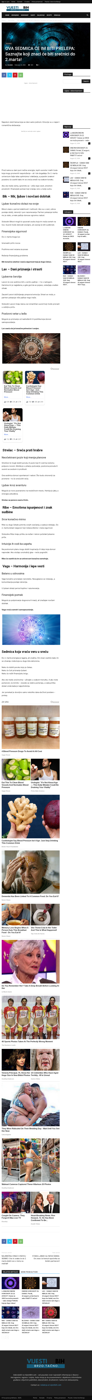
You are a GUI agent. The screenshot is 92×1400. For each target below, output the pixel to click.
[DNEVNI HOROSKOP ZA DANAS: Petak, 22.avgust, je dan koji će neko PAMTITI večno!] (30, 1283)
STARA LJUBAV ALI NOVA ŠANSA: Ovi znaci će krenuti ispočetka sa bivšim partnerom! (46, 1258)
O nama (27, 2)
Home (13, 2)
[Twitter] (9, 75)
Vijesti (33, 15)
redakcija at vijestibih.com (50, 1385)
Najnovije (41, 15)
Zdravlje (57, 15)
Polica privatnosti (37, 2)
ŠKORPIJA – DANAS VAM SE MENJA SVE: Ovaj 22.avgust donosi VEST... (69, 257)
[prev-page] (3, 1337)
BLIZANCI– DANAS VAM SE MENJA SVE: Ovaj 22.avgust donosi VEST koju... (84, 280)
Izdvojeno (15, 15)
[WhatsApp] (20, 75)
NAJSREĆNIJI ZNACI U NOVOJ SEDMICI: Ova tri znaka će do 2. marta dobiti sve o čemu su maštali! (14, 1260)
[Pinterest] (15, 75)
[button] (87, 15)
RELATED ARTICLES (10, 1272)
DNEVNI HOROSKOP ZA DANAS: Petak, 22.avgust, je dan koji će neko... (84, 232)
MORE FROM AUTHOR (29, 1272)
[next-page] (7, 1337)
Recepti (49, 15)
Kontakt (19, 2)
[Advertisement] (31, 101)
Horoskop (24, 15)
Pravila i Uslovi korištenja (52, 2)
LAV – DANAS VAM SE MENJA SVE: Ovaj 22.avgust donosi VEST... (84, 257)
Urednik (10, 65)
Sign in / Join (5, 2)
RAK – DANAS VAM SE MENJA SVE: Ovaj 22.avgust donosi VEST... (69, 280)
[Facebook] (4, 75)
